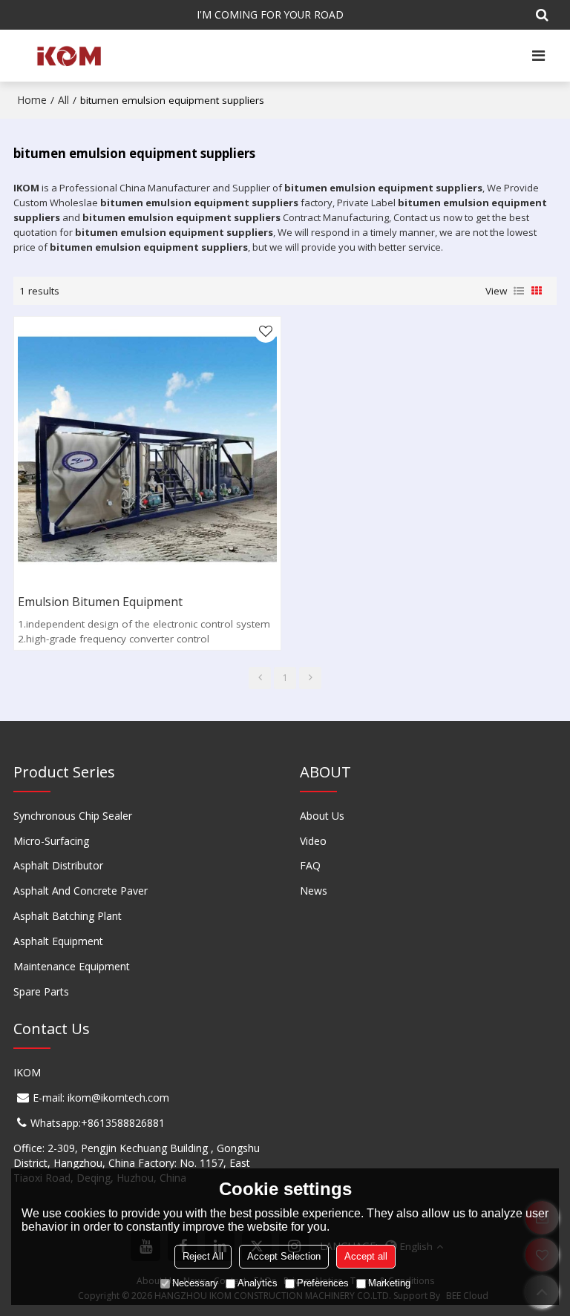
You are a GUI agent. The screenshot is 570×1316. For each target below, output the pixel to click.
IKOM (27, 1072)
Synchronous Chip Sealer (72, 816)
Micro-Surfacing (51, 841)
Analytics (258, 1283)
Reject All (203, 1256)
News (313, 891)
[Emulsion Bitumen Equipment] (147, 449)
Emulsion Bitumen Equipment (100, 601)
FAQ (310, 865)
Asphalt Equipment (58, 941)
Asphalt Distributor (58, 865)
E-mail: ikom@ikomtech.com (101, 1097)
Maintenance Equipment (71, 966)
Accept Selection (284, 1256)
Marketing (389, 1283)
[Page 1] (260, 678)
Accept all (365, 1256)
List (519, 290)
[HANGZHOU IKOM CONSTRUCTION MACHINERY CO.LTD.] (67, 55)
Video (313, 841)
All (63, 100)
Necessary (195, 1283)
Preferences (323, 1283)
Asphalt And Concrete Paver (80, 891)
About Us (322, 816)
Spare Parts (41, 991)
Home (32, 100)
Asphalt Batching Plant (67, 916)
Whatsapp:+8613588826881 (97, 1123)
